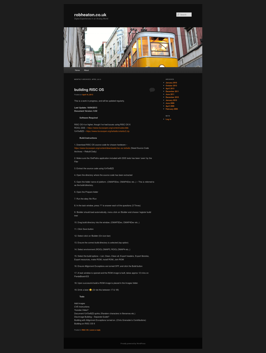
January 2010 (171, 100)
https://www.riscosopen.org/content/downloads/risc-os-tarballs (102, 147)
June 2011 (170, 94)
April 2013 (170, 88)
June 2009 (170, 103)
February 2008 (172, 109)
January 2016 (171, 82)
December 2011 (172, 91)
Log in (168, 119)
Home (77, 70)
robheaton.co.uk (90, 14)
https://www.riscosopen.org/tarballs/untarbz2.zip (107, 131)
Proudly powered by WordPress (133, 343)
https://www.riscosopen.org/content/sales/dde (107, 127)
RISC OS (85, 330)
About (86, 70)
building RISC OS (89, 89)
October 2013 (171, 85)
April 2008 (170, 106)
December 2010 (172, 97)
